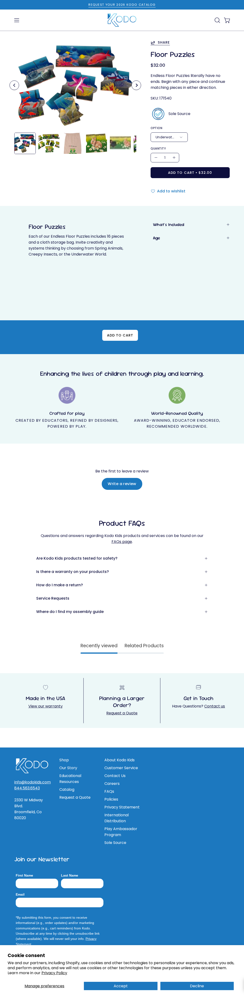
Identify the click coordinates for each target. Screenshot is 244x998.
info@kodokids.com (32, 782)
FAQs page (122, 541)
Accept (121, 986)
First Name (24, 875)
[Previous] (14, 85)
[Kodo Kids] (122, 20)
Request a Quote (121, 713)
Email (20, 894)
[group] (122, 5)
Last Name (69, 875)
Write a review (122, 483)
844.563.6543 (27, 788)
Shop (64, 760)
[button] (217, 20)
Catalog (66, 789)
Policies (111, 799)
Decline (197, 986)
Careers (112, 783)
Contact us (214, 706)
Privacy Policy (54, 973)
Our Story (68, 768)
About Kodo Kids (119, 760)
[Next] (136, 85)
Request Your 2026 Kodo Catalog (122, 4)
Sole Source (115, 842)
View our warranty (45, 706)
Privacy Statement (122, 807)
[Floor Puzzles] (25, 143)
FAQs (109, 791)
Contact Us (115, 775)
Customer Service (121, 768)
